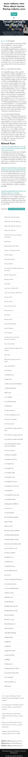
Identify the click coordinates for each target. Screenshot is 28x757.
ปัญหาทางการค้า (8, 526)
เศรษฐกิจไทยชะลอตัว (9, 650)
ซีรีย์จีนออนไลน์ (5, 743)
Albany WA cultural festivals (11, 217)
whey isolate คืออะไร (9, 366)
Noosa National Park (10, 306)
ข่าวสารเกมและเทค (9, 424)
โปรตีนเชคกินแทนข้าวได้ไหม (11, 668)
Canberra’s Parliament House (12, 250)
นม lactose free (8, 508)
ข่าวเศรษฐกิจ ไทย (8, 468)
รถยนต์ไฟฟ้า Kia (8, 561)
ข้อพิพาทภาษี (7, 392)
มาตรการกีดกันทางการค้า (10, 548)
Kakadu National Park (10, 275)
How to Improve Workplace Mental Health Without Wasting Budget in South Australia (13, 698)
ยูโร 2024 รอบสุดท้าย (9, 553)
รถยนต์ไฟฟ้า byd (8, 557)
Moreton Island (8, 301)
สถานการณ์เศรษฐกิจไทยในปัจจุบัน (16, 209)
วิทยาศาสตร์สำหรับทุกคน (10, 570)
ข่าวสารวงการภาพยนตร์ (10, 419)
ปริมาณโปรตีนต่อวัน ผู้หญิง (11, 517)
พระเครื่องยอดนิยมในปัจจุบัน (11, 535)
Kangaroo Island (8, 279)
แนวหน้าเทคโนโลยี (9, 655)
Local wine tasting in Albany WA (13, 292)
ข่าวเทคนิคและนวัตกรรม (10, 459)
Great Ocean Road (9, 259)
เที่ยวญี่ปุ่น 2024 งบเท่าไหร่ (11, 606)
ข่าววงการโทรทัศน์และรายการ (12, 415)
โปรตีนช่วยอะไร (8, 664)
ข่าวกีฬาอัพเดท (8, 406)
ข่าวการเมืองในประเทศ (10, 401)
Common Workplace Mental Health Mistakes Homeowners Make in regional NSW (12, 716)
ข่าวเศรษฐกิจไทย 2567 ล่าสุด (11, 495)
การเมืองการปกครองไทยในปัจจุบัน (13, 384)
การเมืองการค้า (8, 379)
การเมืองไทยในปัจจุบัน (10, 388)
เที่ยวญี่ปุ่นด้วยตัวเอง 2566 (10, 610)
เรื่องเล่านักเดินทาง (9, 628)
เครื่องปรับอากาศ (8, 597)
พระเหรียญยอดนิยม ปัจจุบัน (11, 539)
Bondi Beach (7, 241)
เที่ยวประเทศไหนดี (9, 615)
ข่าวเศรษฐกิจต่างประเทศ (10, 481)
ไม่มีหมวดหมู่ (7, 686)
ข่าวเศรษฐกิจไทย (8, 490)
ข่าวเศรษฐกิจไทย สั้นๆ (10, 499)
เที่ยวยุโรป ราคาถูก (9, 619)
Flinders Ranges (8, 255)
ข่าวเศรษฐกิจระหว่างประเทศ (11, 486)
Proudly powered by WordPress (14, 756)
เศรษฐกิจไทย (7, 646)
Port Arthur (7, 315)
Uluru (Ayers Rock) (9, 344)
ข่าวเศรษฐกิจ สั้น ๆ (9, 464)
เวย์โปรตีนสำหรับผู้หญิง (10, 633)
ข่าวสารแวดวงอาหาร (9, 450)
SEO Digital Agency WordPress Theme (13, 751)
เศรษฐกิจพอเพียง (8, 637)
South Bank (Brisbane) (10, 323)
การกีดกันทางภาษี (8, 375)
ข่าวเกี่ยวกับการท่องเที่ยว (10, 455)
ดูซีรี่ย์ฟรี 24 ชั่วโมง (6, 741)
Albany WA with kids (9, 230)
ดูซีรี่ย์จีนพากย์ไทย (6, 745)
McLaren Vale (8, 297)
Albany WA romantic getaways (12, 221)
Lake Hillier (7, 283)
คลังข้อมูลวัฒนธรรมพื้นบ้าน (11, 504)
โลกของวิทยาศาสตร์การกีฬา (11, 673)
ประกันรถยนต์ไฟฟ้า (9, 513)
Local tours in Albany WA (11, 288)
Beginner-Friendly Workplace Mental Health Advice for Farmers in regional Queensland (12, 725)
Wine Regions (8, 370)
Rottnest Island (8, 319)
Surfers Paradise (8, 328)
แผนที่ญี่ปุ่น (7, 659)
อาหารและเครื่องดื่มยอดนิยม (11, 588)
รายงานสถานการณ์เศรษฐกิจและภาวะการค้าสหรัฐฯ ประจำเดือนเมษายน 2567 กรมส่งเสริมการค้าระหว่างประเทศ (13, 148)
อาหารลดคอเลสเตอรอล (10, 584)
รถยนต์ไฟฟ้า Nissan (9, 566)
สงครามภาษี (7, 575)
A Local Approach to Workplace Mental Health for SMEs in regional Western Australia (12, 707)
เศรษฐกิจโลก (7, 641)
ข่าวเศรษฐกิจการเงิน (9, 477)
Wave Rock (7, 355)
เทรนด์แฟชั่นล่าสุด (9, 601)
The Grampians (8, 332)
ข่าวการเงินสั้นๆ (8, 397)
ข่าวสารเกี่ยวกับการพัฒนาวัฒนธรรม (13, 435)
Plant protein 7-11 (8, 310)
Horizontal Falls (8, 263)
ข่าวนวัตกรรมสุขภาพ (9, 410)
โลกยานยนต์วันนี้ (8, 677)
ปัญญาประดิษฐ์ (8, 521)
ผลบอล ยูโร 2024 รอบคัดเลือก (12, 530)
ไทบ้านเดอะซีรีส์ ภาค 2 (10, 682)
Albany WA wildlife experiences (12, 226)
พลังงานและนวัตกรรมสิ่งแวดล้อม (12, 544)
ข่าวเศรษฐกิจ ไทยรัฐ (9, 472)
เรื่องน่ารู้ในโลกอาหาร (9, 624)
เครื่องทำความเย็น (8, 593)
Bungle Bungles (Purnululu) (11, 246)
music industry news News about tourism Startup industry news (14, 6)
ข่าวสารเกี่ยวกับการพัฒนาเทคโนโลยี (13, 439)
